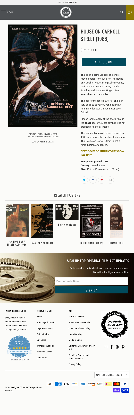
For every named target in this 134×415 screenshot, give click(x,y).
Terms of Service (44, 351)
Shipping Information (46, 322)
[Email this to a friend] (110, 180)
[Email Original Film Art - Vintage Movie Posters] (106, 347)
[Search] (122, 12)
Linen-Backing (75, 334)
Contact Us (42, 357)
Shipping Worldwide (67, 2)
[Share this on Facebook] (93, 180)
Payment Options (45, 328)
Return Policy (43, 334)
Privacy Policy (75, 364)
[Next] (126, 225)
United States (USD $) (109, 374)
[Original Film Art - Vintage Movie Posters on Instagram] (117, 347)
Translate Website (45, 346)
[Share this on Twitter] (84, 180)
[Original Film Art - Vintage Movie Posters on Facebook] (111, 347)
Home (39, 316)
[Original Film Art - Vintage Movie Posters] (66, 12)
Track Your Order (76, 316)
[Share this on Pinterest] (101, 180)
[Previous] (8, 225)
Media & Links (75, 340)
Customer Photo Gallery (79, 328)
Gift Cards (41, 340)
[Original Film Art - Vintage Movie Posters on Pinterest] (123, 347)
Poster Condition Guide (79, 322)
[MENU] (1, 12)
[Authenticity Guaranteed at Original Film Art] (5, 363)
